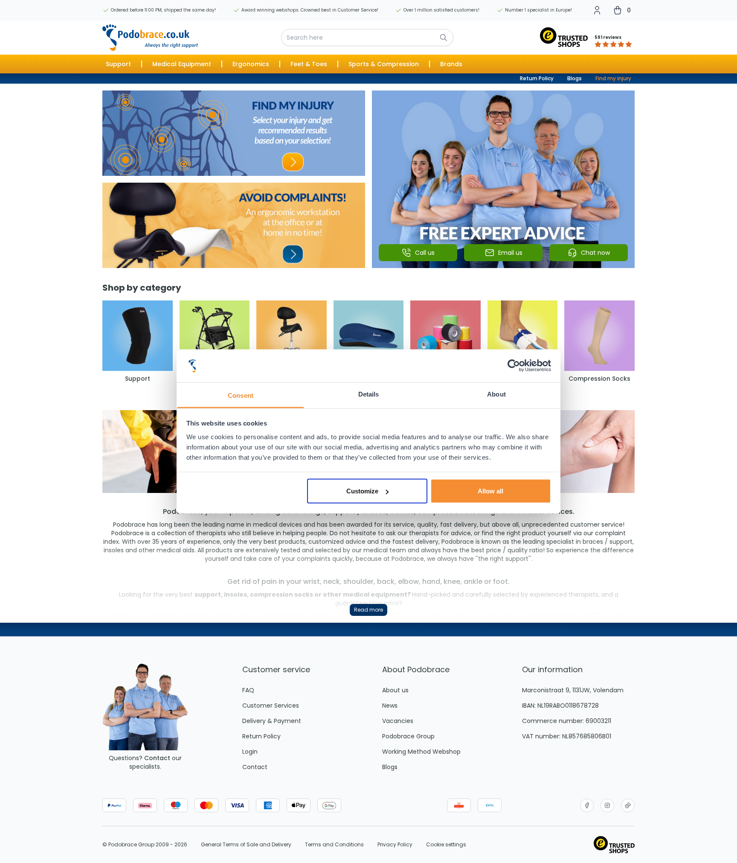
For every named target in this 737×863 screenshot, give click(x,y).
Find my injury (613, 78)
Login (250, 751)
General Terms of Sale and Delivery (246, 844)
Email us (510, 252)
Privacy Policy (394, 844)
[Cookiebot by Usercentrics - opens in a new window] (513, 365)
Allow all (490, 491)
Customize (362, 491)
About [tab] (496, 393)
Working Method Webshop (421, 751)
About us (395, 690)
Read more (368, 609)
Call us (425, 252)
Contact (157, 758)
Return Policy (537, 78)
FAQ (248, 690)
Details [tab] (368, 393)
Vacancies (397, 721)
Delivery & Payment (271, 721)
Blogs (574, 78)
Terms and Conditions (334, 844)
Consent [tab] (240, 395)
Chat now (595, 252)
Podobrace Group (408, 736)
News (390, 705)
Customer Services (270, 705)
